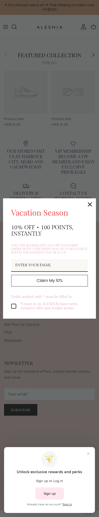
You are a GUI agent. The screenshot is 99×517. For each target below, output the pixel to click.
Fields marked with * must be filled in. (41, 297)
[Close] (90, 204)
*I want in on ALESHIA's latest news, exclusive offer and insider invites (49, 306)
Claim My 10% (50, 280)
